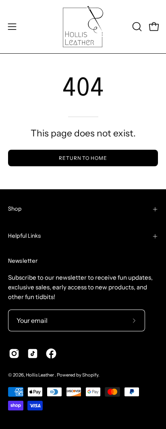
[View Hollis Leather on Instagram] (14, 353)
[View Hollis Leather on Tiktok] (33, 353)
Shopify (90, 375)
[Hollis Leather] (83, 26)
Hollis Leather (40, 375)
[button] (136, 26)
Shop (15, 209)
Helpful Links (24, 236)
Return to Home (83, 158)
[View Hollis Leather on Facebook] (51, 353)
